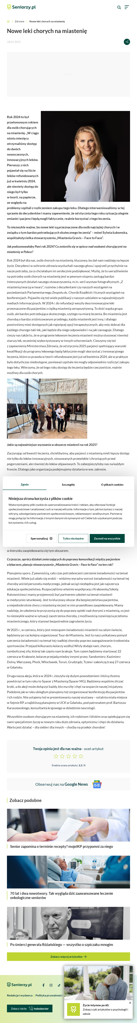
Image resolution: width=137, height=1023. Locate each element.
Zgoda (25, 484)
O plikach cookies (112, 484)
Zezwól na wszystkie (107, 538)
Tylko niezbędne (73, 538)
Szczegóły (68, 484)
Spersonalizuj (39, 538)
